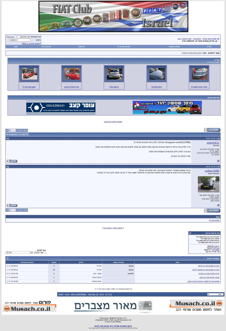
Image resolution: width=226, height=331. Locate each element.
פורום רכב (124, 328)
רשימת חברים (125, 47)
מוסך (93, 328)
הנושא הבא (108, 228)
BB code (214, 246)
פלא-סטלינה (156, 87)
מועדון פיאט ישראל (209, 39)
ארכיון (67, 294)
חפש (16, 47)
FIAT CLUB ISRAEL (78, 294)
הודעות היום (46, 47)
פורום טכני (197, 39)
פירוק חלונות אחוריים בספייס (209, 273)
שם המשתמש (36, 37)
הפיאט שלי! (114, 87)
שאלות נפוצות (174, 47)
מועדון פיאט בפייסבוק (113, 122)
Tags (218, 217)
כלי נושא (24, 134)
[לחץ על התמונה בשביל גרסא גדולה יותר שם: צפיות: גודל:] (199, 74)
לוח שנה (81, 47)
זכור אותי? (10, 37)
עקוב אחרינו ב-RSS (30, 43)
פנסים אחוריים (214, 220)
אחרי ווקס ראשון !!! (199, 87)
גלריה (209, 47)
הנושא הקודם (118, 228)
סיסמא (38, 40)
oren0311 (213, 142)
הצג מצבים (13, 134)
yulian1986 (212, 170)
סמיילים (216, 248)
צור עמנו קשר (93, 294)
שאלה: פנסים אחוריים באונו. (209, 277)
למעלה (60, 294)
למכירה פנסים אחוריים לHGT (208, 266)
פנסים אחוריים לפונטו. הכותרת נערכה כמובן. (203, 281)
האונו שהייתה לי (29, 87)
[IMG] (217, 250)
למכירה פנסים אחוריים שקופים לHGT (205, 270)
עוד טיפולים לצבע (71, 87)
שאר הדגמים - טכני (184, 39)
